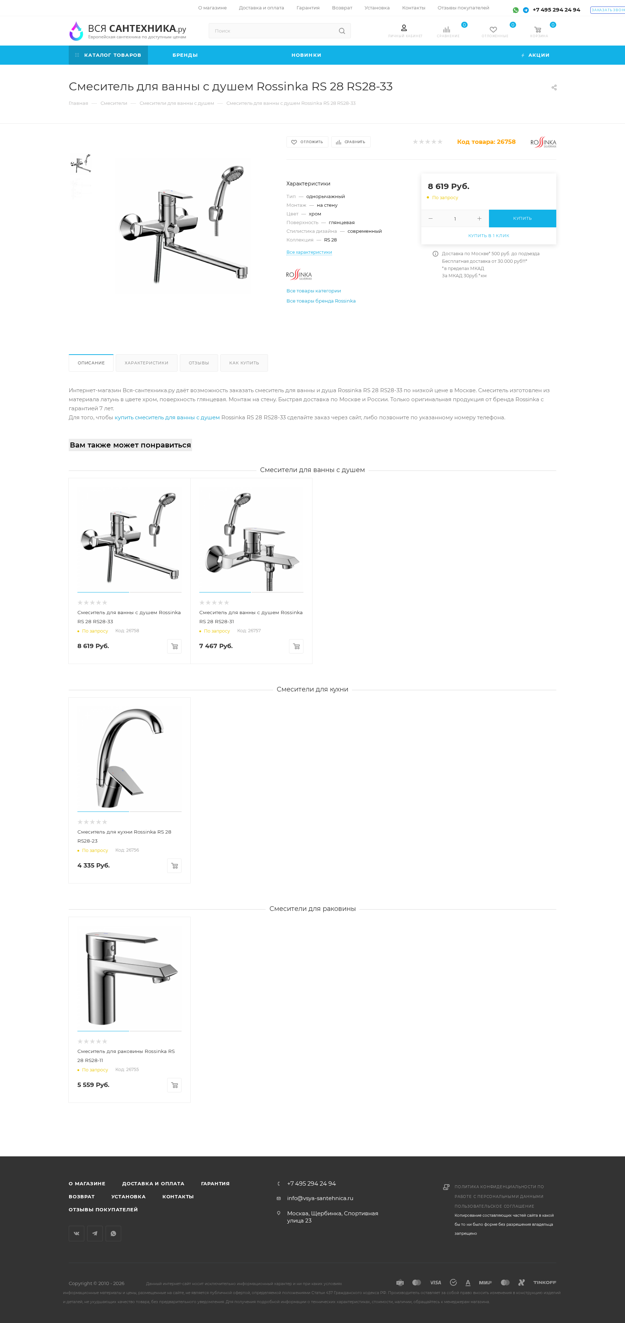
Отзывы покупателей (103, 1209)
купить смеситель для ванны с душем (167, 417)
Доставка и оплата (153, 1183)
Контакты (178, 1196)
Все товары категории (313, 291)
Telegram (95, 1233)
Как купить (244, 362)
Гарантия (215, 1183)
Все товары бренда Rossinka (321, 301)
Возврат (82, 1196)
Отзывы (199, 362)
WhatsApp (113, 1233)
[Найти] (342, 30)
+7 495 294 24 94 (556, 9)
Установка (128, 1196)
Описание (91, 362)
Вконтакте (76, 1233)
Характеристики (146, 362)
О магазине (87, 1183)
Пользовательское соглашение (495, 1206)
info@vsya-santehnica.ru (320, 1198)
